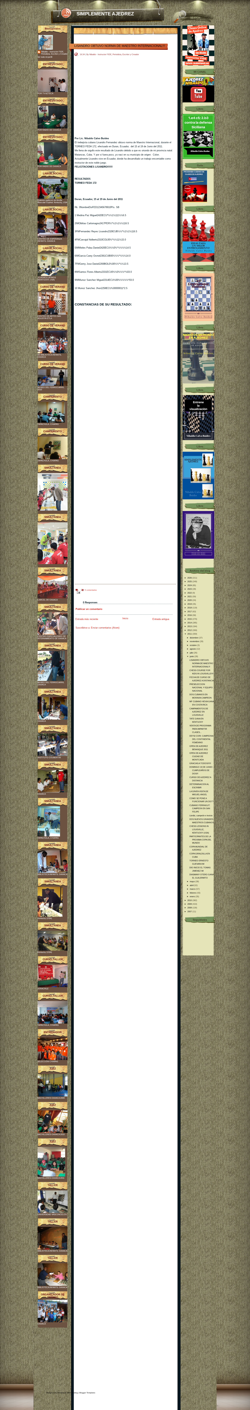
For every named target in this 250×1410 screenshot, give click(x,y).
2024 (189, 585)
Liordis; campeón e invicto (200, 815)
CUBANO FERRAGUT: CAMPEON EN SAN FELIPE (199, 808)
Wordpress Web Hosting (67, 1393)
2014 (189, 623)
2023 (189, 589)
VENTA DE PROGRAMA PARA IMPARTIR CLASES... (200, 729)
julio (192, 653)
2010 (189, 900)
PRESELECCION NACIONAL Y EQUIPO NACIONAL (201, 687)
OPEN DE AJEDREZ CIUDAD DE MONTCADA (198, 756)
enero (192, 896)
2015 (189, 619)
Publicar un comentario (89, 609)
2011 (189, 634)
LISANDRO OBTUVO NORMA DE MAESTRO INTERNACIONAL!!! (119, 46)
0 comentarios (91, 590)
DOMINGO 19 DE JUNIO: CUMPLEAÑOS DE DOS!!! (201, 770)
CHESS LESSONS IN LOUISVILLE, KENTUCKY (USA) (199, 829)
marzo (193, 889)
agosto (193, 649)
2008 (189, 908)
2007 (189, 911)
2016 (189, 615)
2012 (189, 630)
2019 (189, 604)
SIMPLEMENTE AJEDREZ (105, 13)
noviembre (195, 641)
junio (192, 656)
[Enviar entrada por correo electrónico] (78, 592)
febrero (193, 893)
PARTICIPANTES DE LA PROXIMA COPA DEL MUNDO (200, 839)
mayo (192, 881)
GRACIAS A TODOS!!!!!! (200, 763)
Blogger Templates (87, 1393)
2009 (189, 904)
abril (192, 885)
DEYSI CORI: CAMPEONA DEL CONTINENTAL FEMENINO (201, 739)
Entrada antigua (160, 619)
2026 (189, 578)
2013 (189, 626)
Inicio (125, 618)
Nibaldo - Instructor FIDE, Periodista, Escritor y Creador (54, 53)
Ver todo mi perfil (45, 57)
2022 (189, 593)
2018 (189, 608)
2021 (189, 596)
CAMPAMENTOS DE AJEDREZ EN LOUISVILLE (198, 711)
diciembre (194, 638)
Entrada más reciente (86, 619)
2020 (189, 600)
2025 (189, 581)
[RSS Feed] (66, 13)
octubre (193, 645)
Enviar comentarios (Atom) (105, 627)
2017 (189, 611)
